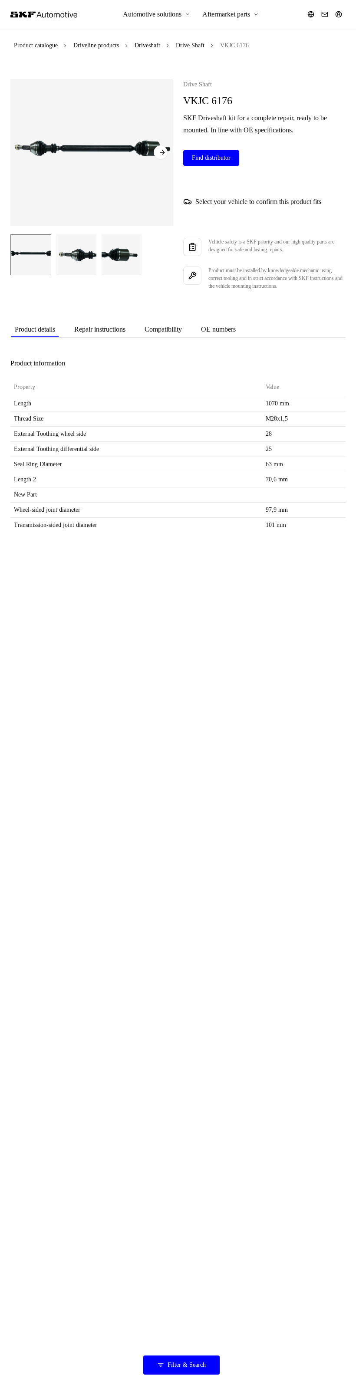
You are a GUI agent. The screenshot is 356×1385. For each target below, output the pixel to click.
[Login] (339, 14)
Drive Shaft (190, 45)
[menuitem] (156, 14)
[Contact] (325, 14)
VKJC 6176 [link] (234, 45)
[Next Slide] (161, 152)
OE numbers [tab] (218, 329)
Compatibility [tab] (163, 329)
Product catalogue (36, 45)
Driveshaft (147, 45)
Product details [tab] (35, 329)
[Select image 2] (76, 254)
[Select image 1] (30, 254)
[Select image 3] (122, 254)
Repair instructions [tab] (99, 329)
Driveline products (96, 45)
